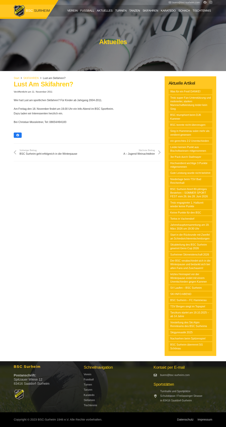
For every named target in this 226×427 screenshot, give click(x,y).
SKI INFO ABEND (180, 294)
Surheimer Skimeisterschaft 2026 (189, 254)
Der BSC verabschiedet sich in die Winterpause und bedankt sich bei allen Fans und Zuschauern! (190, 264)
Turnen (88, 384)
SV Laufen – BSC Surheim (186, 287)
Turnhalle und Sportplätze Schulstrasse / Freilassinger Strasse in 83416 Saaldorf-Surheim (181, 396)
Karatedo (89, 395)
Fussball (89, 379)
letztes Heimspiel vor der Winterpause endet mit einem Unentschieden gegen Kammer (188, 278)
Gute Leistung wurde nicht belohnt (190, 173)
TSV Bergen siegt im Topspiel (187, 306)
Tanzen (88, 389)
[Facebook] (204, 2)
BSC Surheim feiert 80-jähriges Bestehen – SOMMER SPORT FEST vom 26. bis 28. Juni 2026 (189, 193)
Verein (87, 374)
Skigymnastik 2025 (181, 332)
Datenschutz (185, 419)
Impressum (205, 419)
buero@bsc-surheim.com (175, 375)
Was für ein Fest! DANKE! (185, 91)
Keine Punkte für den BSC (185, 212)
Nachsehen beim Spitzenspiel (187, 338)
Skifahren (89, 400)
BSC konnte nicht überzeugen (187, 124)
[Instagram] (210, 2)
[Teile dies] (18, 135)
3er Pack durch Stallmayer (185, 156)
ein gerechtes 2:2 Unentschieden (189, 140)
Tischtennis (90, 405)
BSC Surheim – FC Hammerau (188, 300)
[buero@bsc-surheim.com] (157, 375)
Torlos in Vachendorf (182, 218)
